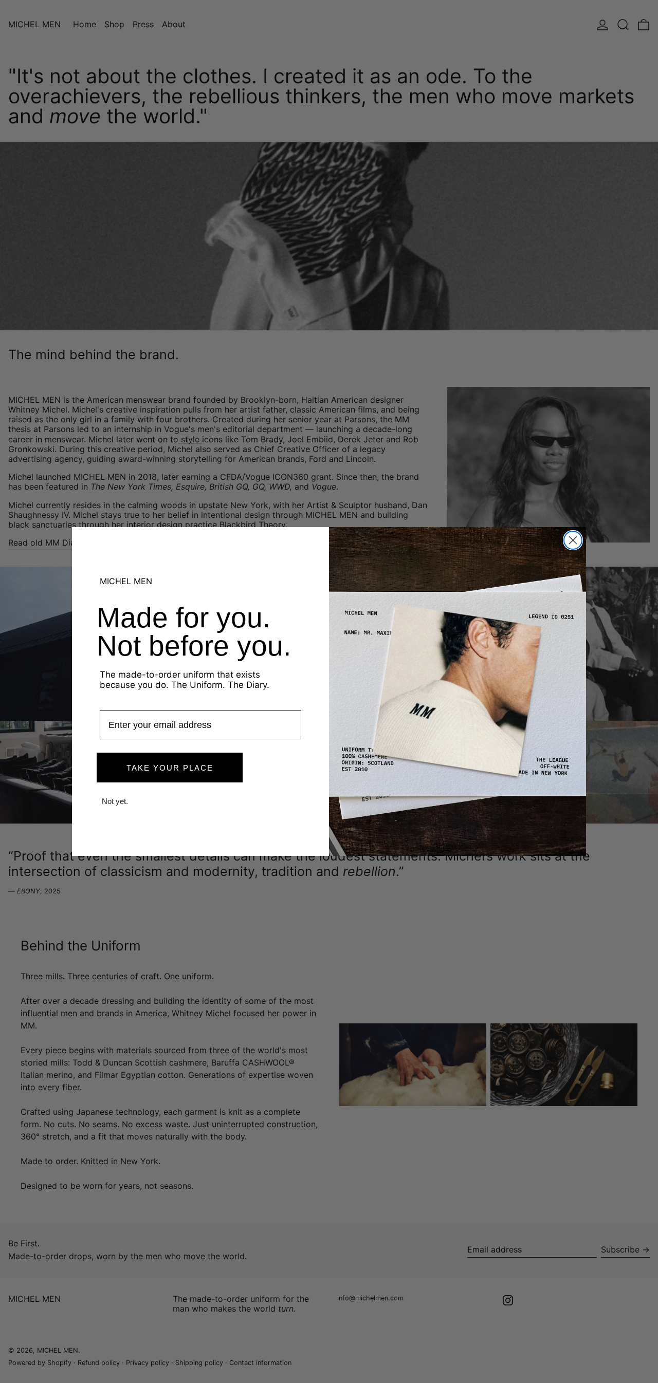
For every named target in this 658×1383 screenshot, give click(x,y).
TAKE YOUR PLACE (169, 767)
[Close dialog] (573, 540)
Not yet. (115, 801)
